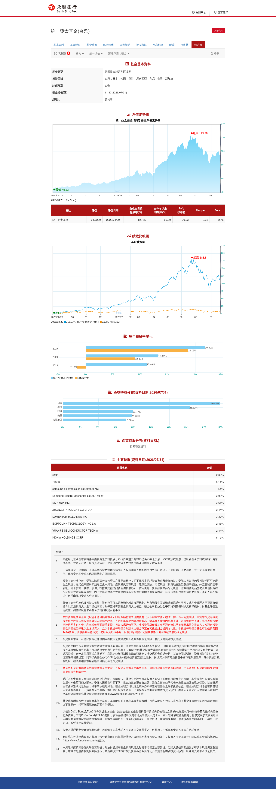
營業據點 (223, 12)
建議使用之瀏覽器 (119, 782)
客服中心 (201, 12)
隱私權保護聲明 (189, 782)
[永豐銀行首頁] (62, 8)
